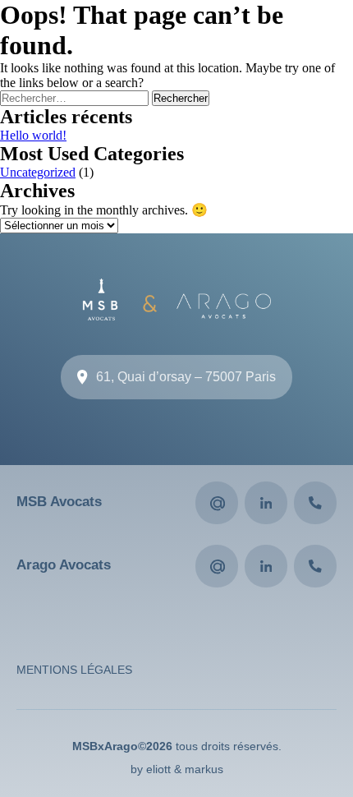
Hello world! (33, 135)
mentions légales (74, 669)
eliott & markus (184, 769)
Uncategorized (38, 172)
